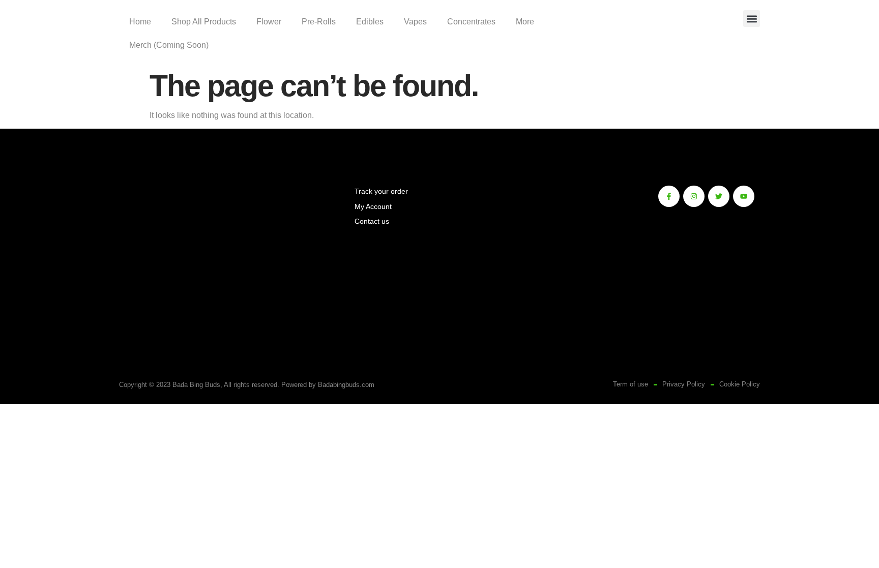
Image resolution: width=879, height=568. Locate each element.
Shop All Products (203, 21)
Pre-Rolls (319, 21)
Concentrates (471, 21)
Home (140, 21)
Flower (268, 21)
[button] (751, 18)
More (525, 21)
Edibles (370, 21)
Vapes (415, 21)
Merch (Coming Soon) (169, 45)
